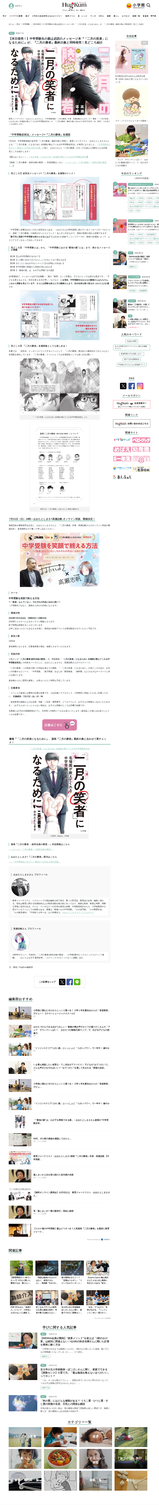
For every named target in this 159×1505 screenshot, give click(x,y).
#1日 (131, 211)
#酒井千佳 (45, 1388)
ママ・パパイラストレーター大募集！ (131, 121)
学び (5, 16)
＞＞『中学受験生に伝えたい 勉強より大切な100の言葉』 (34, 862)
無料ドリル (70, 16)
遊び (27, 16)
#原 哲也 (132, 291)
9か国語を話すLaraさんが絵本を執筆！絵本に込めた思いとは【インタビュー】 (131, 79)
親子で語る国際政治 (131, 359)
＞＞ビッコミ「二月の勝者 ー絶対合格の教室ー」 (31, 849)
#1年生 (141, 198)
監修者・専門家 (149, 16)
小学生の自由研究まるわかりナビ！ (47, 16)
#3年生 (141, 243)
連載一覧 (136, 16)
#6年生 (140, 202)
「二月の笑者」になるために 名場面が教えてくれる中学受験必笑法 (57, 157)
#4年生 (131, 202)
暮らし (116, 16)
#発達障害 (143, 291)
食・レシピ (82, 16)
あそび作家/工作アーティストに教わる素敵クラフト (131, 347)
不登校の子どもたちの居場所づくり (131, 365)
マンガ (93, 16)
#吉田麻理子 (151, 234)
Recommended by (94, 1239)
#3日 (138, 211)
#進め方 (132, 198)
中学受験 (26, 24)
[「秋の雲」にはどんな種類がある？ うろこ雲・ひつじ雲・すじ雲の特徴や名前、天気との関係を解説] (23, 1403)
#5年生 (149, 202)
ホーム (11, 24)
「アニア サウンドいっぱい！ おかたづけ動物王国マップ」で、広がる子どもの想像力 (131, 162)
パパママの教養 (16, 16)
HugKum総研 (132, 341)
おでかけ (126, 16)
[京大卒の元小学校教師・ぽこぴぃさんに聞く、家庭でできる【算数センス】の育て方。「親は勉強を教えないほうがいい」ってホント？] (23, 1372)
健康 (109, 16)
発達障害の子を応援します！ (132, 354)
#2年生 (149, 198)
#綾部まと (45, 1356)
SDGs (101, 16)
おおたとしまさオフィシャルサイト (78, 912)
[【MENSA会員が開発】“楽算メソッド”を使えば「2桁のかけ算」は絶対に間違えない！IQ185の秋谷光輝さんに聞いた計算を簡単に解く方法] (23, 1340)
